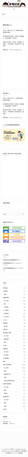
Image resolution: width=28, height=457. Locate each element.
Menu (3, 14)
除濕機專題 (6, 396)
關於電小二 (18, 451)
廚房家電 (6, 313)
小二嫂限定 (6, 310)
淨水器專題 (6, 358)
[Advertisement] (14, 71)
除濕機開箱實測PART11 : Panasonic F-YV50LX (12, 264)
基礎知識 (6, 339)
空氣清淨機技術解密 (9, 380)
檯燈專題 (5, 348)
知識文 (5, 393)
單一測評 (6, 300)
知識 (5, 377)
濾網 (4, 361)
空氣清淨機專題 (7, 364)
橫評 (5, 304)
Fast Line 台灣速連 (17, 453)
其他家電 (5, 288)
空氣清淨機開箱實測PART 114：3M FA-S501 (13, 269)
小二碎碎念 (6, 316)
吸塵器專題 (6, 297)
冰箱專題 (5, 291)
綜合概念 (6, 307)
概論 (5, 294)
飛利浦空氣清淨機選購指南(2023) (11, 260)
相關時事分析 (7, 374)
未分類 (4, 345)
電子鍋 (4, 409)
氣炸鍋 (5, 326)
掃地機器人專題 (7, 332)
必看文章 (5, 329)
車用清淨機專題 (7, 383)
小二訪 (4, 320)
